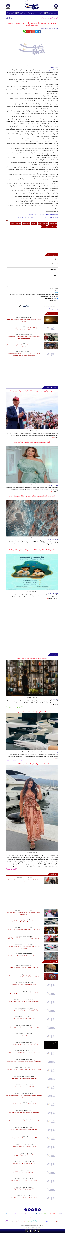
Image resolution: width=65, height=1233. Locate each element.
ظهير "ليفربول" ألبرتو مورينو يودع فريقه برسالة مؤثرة (24, 1103)
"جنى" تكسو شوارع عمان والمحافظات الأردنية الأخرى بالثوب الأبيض (24, 1027)
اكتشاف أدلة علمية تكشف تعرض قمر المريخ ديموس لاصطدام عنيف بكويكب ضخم (32, 496)
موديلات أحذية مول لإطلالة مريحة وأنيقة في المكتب (24, 984)
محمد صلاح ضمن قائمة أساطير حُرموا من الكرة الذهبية (32, 658)
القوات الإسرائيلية (50, 70)
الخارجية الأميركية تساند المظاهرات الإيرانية (24, 1086)
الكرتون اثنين (24, 1035)
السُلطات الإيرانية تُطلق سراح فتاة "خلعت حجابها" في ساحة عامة (24, 1112)
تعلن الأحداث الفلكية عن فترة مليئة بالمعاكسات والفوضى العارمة (24, 993)
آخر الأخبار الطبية (11, 869)
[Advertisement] (32, 241)
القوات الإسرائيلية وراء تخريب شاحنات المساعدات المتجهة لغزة (43, 214)
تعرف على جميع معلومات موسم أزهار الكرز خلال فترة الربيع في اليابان (24, 1052)
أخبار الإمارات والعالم (15, 223)
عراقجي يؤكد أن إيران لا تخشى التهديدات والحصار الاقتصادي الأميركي (24, 938)
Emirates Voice (26, 223)
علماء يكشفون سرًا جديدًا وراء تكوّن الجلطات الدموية (32, 711)
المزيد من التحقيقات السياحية (14, 707)
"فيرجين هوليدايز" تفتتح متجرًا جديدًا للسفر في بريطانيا (24, 1163)
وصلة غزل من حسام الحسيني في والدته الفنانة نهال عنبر (24, 1180)
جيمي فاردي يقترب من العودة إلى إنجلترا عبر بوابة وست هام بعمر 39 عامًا (24, 975)
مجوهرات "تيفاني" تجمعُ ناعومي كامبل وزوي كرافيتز (24, 1155)
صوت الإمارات (53, 223)
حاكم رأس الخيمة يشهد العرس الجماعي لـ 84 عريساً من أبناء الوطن (23, 1120)
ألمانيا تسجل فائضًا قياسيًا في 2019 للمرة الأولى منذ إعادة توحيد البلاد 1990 (24, 1069)
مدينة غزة (43, 226)
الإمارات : (34, 223)
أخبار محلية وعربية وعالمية (47, 18)
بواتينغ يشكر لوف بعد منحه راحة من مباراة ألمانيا (24, 1172)
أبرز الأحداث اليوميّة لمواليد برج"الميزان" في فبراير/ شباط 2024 (24, 1044)
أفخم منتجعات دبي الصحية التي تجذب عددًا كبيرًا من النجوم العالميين (23, 1001)
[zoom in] (7, 18)
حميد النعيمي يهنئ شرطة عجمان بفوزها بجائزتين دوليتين (24, 1078)
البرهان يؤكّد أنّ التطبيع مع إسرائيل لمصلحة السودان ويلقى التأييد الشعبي (24, 1061)
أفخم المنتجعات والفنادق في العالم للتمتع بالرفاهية (24, 1018)
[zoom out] (12, 18)
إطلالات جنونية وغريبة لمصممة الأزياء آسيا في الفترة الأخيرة (23, 1137)
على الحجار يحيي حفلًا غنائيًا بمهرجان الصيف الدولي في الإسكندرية (24, 1010)
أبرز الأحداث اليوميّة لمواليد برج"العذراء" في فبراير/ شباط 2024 (24, 967)
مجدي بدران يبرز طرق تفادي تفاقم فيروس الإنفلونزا (24, 1146)
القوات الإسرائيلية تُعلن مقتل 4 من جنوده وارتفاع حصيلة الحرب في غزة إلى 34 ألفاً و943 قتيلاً (37, 217)
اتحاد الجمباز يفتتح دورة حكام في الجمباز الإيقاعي (24, 1189)
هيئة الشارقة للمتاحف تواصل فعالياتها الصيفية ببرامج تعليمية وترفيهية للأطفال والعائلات (32, 549)
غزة (35, 70)
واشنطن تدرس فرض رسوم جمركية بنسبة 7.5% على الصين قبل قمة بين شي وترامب (32, 391)
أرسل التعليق (53, 309)
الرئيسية (56, 18)
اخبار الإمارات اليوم (43, 223)
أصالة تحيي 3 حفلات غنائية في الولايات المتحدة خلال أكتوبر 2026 (32, 442)
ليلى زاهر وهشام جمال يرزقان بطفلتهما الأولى (38, 13)
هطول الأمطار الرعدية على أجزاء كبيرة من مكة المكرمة (24, 1197)
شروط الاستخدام (54, 292)
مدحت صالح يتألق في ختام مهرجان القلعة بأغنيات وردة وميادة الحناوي (24, 929)
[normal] (9, 18)
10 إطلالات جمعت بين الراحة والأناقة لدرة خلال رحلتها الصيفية (32, 763)
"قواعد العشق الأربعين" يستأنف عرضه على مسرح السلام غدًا (24, 1129)
